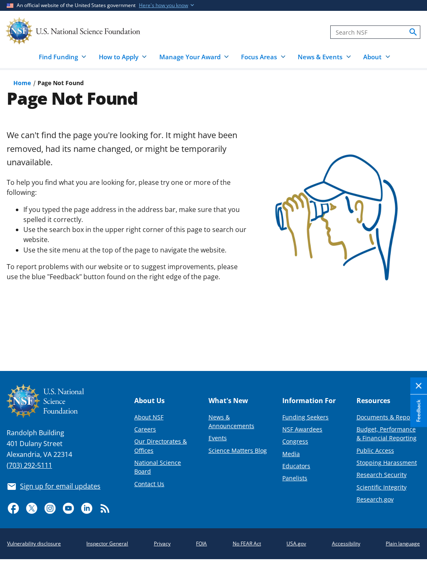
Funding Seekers (305, 417)
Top (409, 333)
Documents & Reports (387, 417)
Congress (295, 441)
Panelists (294, 478)
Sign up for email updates (60, 486)
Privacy (162, 543)
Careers (145, 429)
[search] (413, 32)
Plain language (403, 543)
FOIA (201, 543)
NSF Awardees (302, 429)
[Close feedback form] (418, 386)
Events (217, 438)
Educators (296, 466)
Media (291, 454)
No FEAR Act (247, 543)
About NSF (148, 417)
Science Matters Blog (237, 450)
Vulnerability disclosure (34, 543)
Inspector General (107, 543)
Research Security (382, 475)
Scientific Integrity (382, 487)
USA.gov (296, 543)
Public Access (375, 450)
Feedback (418, 411)
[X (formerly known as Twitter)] (31, 508)
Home (22, 83)
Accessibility (346, 543)
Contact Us (149, 484)
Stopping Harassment (387, 463)
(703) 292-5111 (29, 465)
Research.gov (375, 499)
